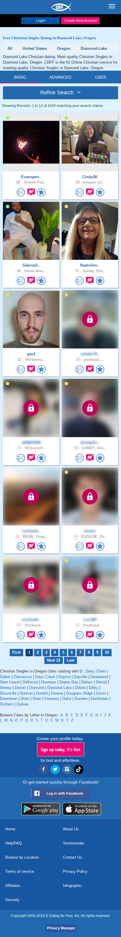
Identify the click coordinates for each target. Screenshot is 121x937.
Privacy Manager (61, 928)
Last (70, 660)
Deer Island (9, 682)
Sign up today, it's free (60, 749)
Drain (25, 698)
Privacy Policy (75, 871)
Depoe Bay (68, 682)
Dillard (80, 687)
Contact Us (72, 857)
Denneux (48, 682)
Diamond (36, 687)
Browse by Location (22, 857)
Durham (6, 704)
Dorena (57, 693)
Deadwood (99, 677)
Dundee (81, 698)
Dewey (5, 687)
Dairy (90, 671)
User (100, 77)
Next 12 (53, 660)
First (16, 652)
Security (12, 900)
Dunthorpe (99, 698)
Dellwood (30, 682)
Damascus (23, 677)
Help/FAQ (13, 843)
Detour (87, 682)
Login (40, 21)
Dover (101, 693)
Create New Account (80, 21)
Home (10, 829)
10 (107, 652)
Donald (42, 693)
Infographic (72, 885)
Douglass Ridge (79, 693)
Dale (101, 671)
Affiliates (12, 885)
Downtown (8, 698)
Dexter (20, 687)
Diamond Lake (59, 687)
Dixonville (8, 693)
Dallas (5, 677)
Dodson (26, 693)
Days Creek (45, 677)
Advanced (60, 77)
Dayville (80, 677)
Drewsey (51, 698)
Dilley (93, 687)
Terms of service (19, 871)
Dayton (64, 677)
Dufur (66, 698)
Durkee (22, 704)
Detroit (101, 682)
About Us (71, 829)
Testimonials (73, 843)
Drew (37, 698)
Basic (20, 77)
